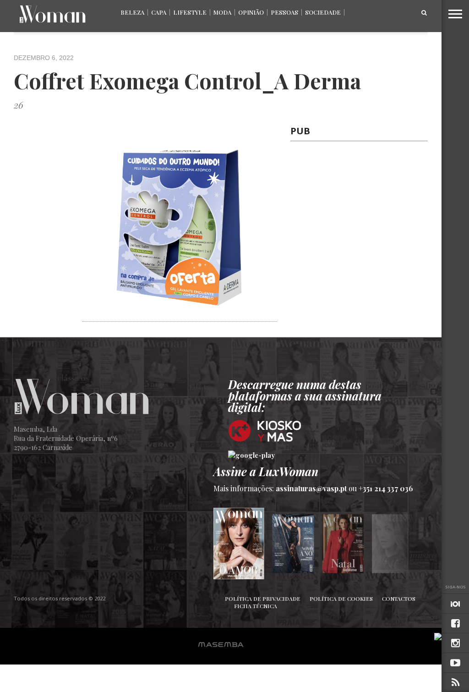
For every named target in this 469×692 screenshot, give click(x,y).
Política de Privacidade (262, 598)
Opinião (251, 12)
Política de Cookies (341, 598)
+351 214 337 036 (386, 488)
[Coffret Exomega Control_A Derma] (179, 316)
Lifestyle (190, 12)
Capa (158, 12)
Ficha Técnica (255, 606)
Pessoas (284, 12)
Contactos (398, 598)
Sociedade (323, 12)
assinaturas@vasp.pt (311, 488)
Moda (222, 12)
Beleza (132, 12)
